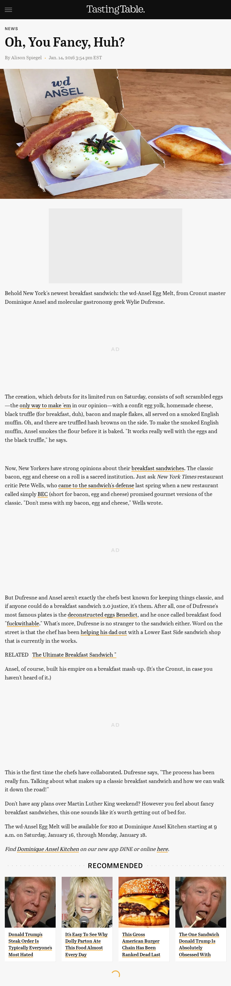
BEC (43, 494)
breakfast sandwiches (157, 468)
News (11, 28)
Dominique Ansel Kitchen (48, 848)
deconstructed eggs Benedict (102, 614)
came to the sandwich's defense (96, 485)
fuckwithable (23, 623)
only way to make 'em (45, 405)
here (162, 848)
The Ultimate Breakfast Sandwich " (74, 654)
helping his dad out (104, 632)
